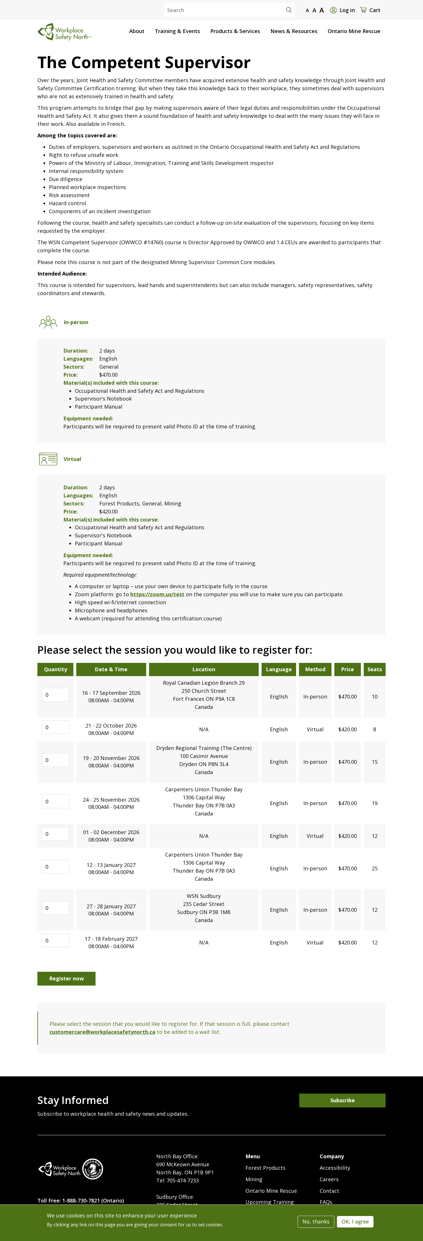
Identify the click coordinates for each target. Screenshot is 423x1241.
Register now (66, 978)
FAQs (326, 1201)
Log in (347, 10)
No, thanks (315, 1221)
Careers (329, 1179)
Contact (329, 1190)
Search (284, 10)
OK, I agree (355, 1221)
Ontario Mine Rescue (271, 1190)
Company (332, 1156)
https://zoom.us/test (157, 594)
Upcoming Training (269, 1201)
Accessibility (335, 1167)
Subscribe (342, 1100)
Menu (252, 1156)
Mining (253, 1179)
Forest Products (265, 1167)
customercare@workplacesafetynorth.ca (102, 1031)
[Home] (70, 1169)
